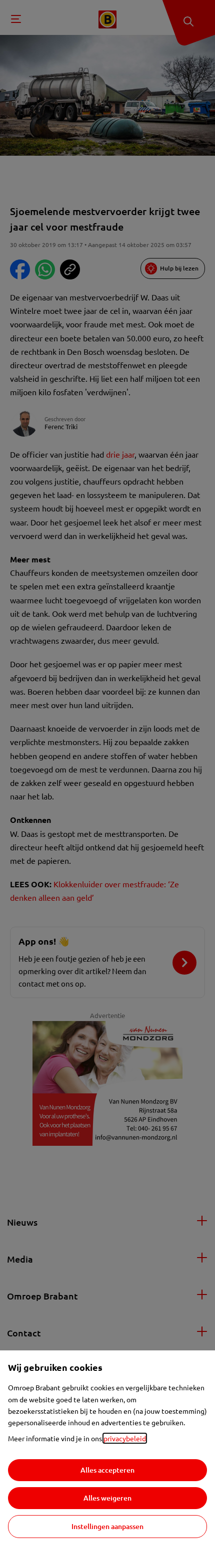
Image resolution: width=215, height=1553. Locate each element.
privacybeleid (125, 1438)
